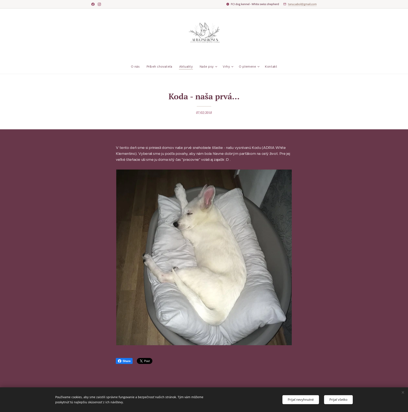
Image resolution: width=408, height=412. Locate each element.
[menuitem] (137, 66)
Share (126, 361)
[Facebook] (93, 4)
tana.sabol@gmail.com (302, 4)
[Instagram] (99, 4)
